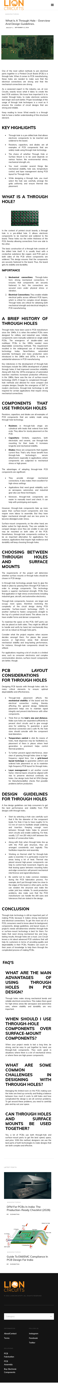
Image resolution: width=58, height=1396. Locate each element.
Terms (6, 1338)
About (6, 1333)
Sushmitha (14, 1214)
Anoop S (9, 28)
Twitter (32, 1342)
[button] (29, 1316)
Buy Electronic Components (10, 1371)
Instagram (33, 1333)
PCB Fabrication (9, 1355)
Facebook (33, 1338)
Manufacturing (14, 1202)
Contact (12, 1333)
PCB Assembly (8, 1363)
